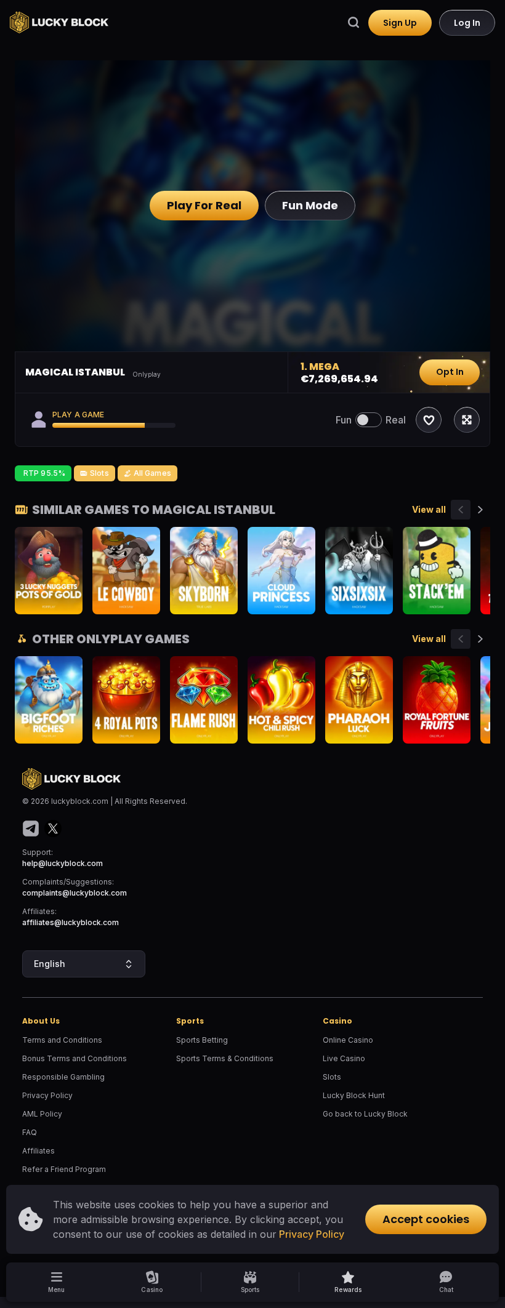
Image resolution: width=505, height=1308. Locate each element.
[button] (348, 1282)
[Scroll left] (461, 510)
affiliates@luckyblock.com (70, 922)
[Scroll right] (480, 510)
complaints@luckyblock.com (74, 892)
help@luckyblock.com (62, 863)
